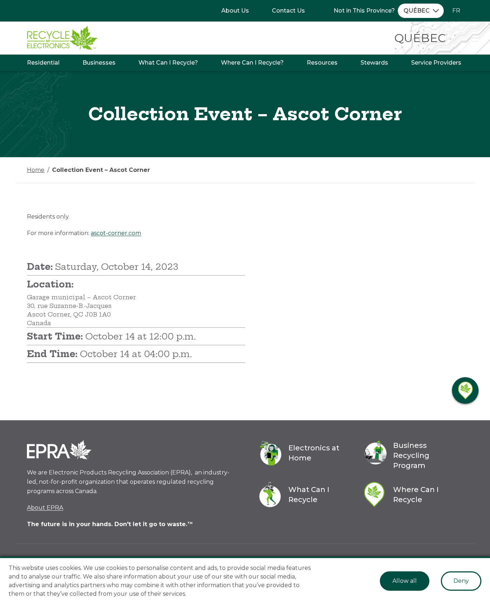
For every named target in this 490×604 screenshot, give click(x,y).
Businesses (99, 62)
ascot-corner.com (116, 233)
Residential (43, 62)
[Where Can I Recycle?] (465, 390)
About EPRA (45, 507)
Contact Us (288, 10)
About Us (235, 10)
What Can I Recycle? (168, 62)
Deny (461, 580)
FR (456, 10)
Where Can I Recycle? (252, 62)
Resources (322, 62)
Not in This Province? (364, 10)
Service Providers (436, 62)
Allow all (404, 580)
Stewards (374, 62)
